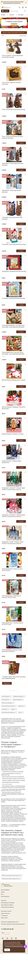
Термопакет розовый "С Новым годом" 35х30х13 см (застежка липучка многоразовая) (13, 515)
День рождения (5, 889)
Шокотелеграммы (7, 784)
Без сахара (20, 14)
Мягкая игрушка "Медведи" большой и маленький (13, 407)
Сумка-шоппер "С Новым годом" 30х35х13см (11, 461)
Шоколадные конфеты (7, 905)
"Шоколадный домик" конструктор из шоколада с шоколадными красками (13, 326)
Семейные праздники (18, 696)
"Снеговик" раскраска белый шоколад (13, 298)
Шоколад (3, 900)
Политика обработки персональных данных (13, 924)
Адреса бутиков (5, 913)
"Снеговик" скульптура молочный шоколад (12, 218)
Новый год (20, 706)
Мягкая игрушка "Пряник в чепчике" (13, 434)
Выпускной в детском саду (8, 706)
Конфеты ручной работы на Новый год (11, 875)
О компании (4, 915)
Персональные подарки (7, 907)
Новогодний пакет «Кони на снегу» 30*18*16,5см (12, 569)
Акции (2, 892)
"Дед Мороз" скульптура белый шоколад (11, 191)
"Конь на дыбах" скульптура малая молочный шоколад (12, 56)
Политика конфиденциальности (9, 922)
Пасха (20, 712)
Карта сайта (4, 917)
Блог (2, 894)
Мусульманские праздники (8, 712)
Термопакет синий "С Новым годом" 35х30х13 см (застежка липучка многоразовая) (13, 542)
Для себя (12, 14)
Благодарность (5, 699)
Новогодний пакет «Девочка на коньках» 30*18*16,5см (11, 596)
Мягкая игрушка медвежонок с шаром (13, 380)
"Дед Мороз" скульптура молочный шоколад (12, 164)
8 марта (13, 709)
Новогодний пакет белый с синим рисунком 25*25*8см (12, 650)
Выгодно (3, 14)
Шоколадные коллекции (7, 902)
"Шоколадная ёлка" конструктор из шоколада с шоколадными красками (13, 353)
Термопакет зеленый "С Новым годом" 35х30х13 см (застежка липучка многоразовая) (13, 488)
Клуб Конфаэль (5, 896)
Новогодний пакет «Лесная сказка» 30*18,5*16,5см (12, 623)
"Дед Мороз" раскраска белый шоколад (14, 271)
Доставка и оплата (6, 911)
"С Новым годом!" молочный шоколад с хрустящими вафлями (14, 677)
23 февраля (4, 709)
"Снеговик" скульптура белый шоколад (14, 244)
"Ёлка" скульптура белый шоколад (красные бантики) (12, 137)
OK (7, 950)
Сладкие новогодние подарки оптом (10, 878)
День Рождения (5, 696)
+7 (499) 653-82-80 (19, 7)
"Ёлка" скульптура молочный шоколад (13, 109)
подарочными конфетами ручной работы (13, 864)
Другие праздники (17, 699)
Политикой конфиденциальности (14, 946)
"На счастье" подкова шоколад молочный (11, 83)
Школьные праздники (7, 702)
